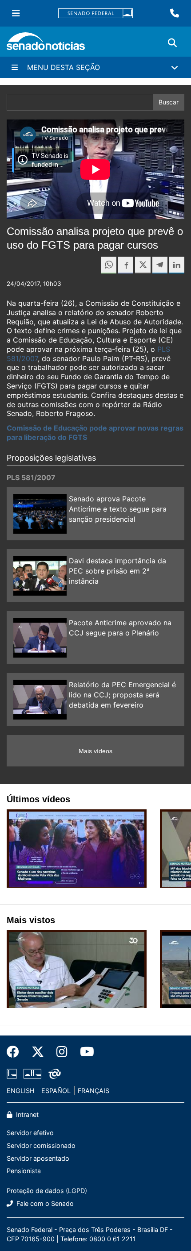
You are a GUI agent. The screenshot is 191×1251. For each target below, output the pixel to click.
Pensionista (24, 1170)
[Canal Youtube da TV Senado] (84, 1052)
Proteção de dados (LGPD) (47, 1190)
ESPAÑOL (56, 1090)
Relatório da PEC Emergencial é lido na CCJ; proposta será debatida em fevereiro (122, 694)
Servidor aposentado (38, 1158)
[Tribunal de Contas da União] (54, 1073)
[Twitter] (37, 1052)
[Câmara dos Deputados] (12, 1073)
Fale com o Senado (44, 1203)
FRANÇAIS (93, 1090)
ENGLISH (21, 1090)
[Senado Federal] (95, 13)
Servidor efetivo (30, 1132)
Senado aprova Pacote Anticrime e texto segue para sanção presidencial (118, 508)
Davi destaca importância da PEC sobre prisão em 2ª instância (117, 570)
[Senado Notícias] (46, 44)
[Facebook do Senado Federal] (16, 1052)
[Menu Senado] (16, 13)
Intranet (26, 1114)
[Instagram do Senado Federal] (62, 1052)
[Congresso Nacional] (32, 1073)
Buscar (169, 102)
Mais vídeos (95, 750)
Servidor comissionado (41, 1145)
